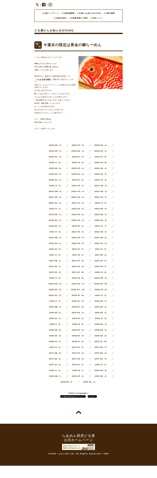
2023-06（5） (101, 214)
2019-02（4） (56, 318)
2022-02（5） (56, 249)
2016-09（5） (101, 370)
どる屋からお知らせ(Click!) (89, 13)
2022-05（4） (56, 243)
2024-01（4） (78, 203)
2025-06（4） (101, 168)
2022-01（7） (78, 249)
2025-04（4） (79, 174)
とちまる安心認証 (43, 79)
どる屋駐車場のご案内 (78, 18)
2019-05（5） (55, 313)
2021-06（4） (101, 261)
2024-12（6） (101, 180)
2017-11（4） (55, 347)
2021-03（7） (101, 266)
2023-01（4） (78, 226)
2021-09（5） (101, 255)
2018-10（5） (78, 324)
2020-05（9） (56, 289)
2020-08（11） (55, 284)
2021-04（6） (78, 266)
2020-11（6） (55, 278)
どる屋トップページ (50, 13)
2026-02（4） (56, 157)
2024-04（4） (78, 197)
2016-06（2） (101, 376)
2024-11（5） (55, 186)
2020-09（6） (101, 278)
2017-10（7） (78, 347)
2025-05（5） (56, 174)
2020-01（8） (78, 295)
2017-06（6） (101, 353)
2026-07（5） (78, 145)
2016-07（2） (78, 376)
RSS (107, 454)
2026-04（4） (78, 151)
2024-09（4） (101, 186)
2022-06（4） (101, 237)
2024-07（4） (78, 191)
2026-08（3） (56, 145)
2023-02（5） (56, 226)
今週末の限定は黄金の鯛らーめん (73, 45)
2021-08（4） (56, 261)
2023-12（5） (101, 203)
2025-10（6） (78, 162)
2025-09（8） (101, 162)
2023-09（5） (101, 209)
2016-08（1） (55, 376)
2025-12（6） (101, 157)
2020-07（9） (78, 284)
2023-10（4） (78, 209)
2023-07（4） (78, 214)
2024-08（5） (56, 191)
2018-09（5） (101, 324)
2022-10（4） (78, 232)
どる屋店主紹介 (60, 18)
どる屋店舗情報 (67, 13)
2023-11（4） (55, 209)
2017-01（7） (78, 365)
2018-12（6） (101, 318)
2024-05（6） (56, 197)
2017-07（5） (78, 353)
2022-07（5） (78, 237)
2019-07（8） (78, 307)
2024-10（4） (78, 186)
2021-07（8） (78, 261)
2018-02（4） (56, 341)
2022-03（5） (101, 243)
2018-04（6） (78, 336)
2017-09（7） (101, 347)
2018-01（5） (78, 341)
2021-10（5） (78, 255)
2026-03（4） (101, 151)
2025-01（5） (78, 180)
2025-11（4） (55, 162)
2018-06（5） (101, 330)
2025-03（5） (101, 174)
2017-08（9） (55, 353)
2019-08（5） (55, 307)
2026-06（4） (101, 145)
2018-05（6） (55, 336)
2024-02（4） (56, 203)
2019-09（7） (101, 301)
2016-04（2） (90, 382)
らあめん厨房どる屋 (65, 454)
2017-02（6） (55, 365)
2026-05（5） (56, 151)
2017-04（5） (78, 359)
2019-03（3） (101, 313)
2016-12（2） (101, 365)
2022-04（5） (78, 243)
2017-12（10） (101, 341)
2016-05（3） (67, 382)
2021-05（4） (55, 266)
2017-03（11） (101, 359)
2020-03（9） (101, 289)
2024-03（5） (101, 197)
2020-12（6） (101, 272)
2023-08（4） (56, 214)
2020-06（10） (101, 284)
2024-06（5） (101, 191)
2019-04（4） (78, 313)
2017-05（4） (55, 359)
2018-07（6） (78, 330)
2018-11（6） (55, 324)
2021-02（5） (55, 272)
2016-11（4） (55, 370)
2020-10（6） (78, 278)
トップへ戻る (78, 412)
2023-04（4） (79, 220)
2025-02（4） (56, 180)
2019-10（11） (78, 301)
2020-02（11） (56, 295)
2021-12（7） (101, 249)
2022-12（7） (101, 226)
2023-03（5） (101, 220)
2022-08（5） (56, 237)
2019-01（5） (78, 318)
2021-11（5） (56, 255)
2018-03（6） (101, 336)
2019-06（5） (101, 307)
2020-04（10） (78, 289)
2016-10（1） (78, 370)
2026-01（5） (78, 157)
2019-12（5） (101, 295)
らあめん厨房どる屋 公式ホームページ (78, 438)
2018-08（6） (56, 330)
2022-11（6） (55, 232)
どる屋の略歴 (109, 13)
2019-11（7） (55, 301)
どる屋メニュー (96, 18)
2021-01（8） (78, 272)
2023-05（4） (56, 220)
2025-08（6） (56, 168)
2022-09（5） (101, 232)
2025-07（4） (78, 168)
